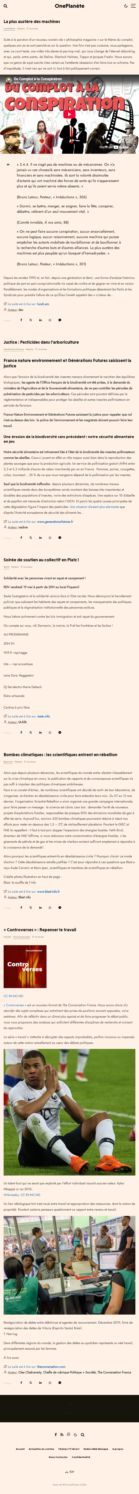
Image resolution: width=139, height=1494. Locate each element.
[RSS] (62, 1434)
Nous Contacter (58, 1457)
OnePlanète (69, 6)
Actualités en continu (41, 1448)
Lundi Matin (9, 29)
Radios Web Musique (96, 1448)
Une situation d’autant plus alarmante (94, 506)
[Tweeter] (30, 320)
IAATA (6, 567)
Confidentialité (81, 1457)
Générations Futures (14, 349)
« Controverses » (15, 1005)
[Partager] (21, 320)
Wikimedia (11, 1195)
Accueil (20, 1448)
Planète (21, 29)
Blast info (8, 762)
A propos (117, 1448)
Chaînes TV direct (68, 1448)
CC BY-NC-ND (13, 996)
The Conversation (21, 937)
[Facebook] (56, 1434)
